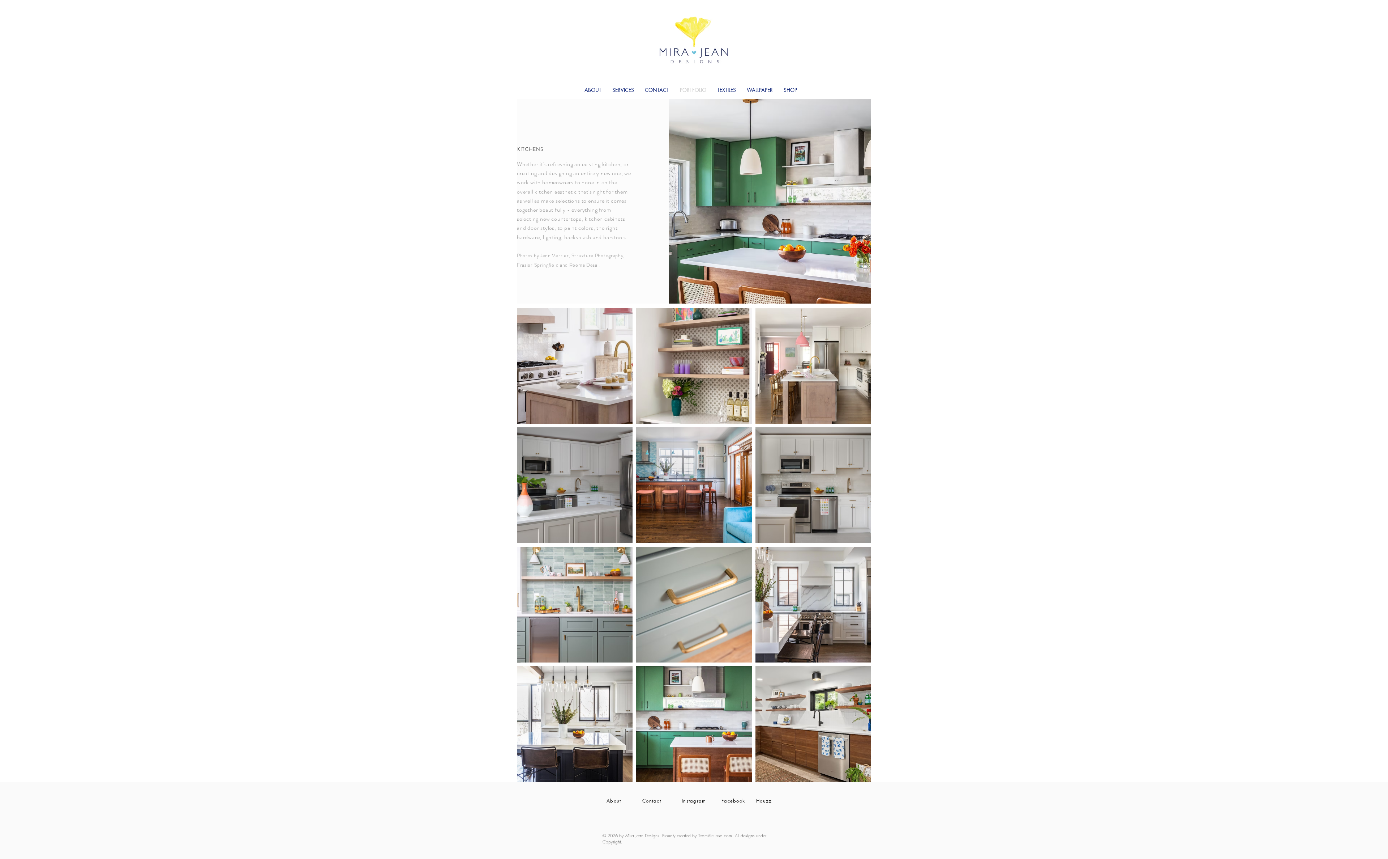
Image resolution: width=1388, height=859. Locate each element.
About (614, 800)
